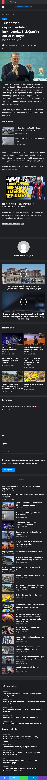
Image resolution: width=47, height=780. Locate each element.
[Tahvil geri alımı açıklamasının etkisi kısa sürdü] (8, 630)
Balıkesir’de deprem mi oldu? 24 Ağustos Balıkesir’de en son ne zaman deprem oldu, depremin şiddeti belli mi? (28, 618)
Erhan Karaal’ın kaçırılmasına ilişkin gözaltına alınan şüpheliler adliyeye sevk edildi (30, 659)
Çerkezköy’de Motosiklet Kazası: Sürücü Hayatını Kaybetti (25, 2)
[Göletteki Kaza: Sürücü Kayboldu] (34, 376)
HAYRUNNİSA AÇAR (11, 45)
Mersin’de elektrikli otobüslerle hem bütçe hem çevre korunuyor (30, 606)
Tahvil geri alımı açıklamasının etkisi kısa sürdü (28, 628)
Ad (3, 435)
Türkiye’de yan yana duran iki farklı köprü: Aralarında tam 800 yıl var (12, 386)
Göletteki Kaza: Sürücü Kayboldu (33, 385)
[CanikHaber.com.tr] (23, 6)
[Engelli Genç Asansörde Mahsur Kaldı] (8, 670)
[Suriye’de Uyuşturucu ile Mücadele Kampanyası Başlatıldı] (34, 339)
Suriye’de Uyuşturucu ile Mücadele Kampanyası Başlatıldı (34, 349)
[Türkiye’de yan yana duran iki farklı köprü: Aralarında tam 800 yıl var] (12, 376)
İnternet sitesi (6, 452)
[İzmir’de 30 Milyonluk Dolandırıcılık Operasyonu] (8, 640)
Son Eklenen (23, 479)
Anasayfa (7, 14)
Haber (13, 14)
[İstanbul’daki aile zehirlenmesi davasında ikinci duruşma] (8, 650)
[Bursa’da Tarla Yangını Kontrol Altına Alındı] (8, 141)
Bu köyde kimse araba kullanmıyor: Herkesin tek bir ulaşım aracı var (30, 558)
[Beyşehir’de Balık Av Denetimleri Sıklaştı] (8, 535)
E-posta (5, 444)
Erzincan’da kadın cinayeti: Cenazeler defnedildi (9, 349)
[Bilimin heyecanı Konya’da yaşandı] (8, 578)
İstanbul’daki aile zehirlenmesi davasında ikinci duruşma (28, 648)
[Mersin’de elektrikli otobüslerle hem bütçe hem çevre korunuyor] (8, 608)
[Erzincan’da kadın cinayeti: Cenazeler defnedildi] (12, 339)
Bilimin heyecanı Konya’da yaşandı (30, 575)
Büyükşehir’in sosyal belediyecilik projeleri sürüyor (10, 360)
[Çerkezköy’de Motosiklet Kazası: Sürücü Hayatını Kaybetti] (8, 131)
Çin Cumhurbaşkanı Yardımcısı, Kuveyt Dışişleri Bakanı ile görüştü (32, 361)
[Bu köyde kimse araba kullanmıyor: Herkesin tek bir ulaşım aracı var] (8, 560)
